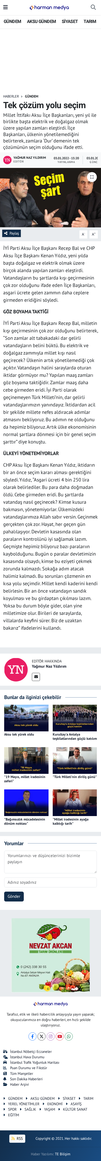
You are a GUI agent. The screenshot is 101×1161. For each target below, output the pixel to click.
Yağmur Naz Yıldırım (49, 666)
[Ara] (93, 7)
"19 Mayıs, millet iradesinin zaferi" (24, 779)
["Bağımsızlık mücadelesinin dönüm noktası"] (26, 802)
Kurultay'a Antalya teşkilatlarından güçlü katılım (75, 736)
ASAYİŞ (76, 1103)
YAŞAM (49, 1109)
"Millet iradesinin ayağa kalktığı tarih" (70, 821)
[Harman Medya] (49, 7)
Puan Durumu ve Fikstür (28, 1067)
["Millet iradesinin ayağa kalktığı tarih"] (75, 802)
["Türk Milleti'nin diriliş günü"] (75, 760)
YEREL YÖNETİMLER (23, 1103)
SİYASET (70, 21)
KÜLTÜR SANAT (75, 1109)
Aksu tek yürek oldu (19, 734)
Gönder (14, 896)
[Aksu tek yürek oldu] (26, 717)
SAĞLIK (30, 1109)
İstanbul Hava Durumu (27, 1057)
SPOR (12, 1109)
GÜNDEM (12, 21)
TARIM (90, 21)
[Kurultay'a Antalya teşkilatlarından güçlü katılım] (75, 717)
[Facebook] (32, 1036)
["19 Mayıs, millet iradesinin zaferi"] (26, 760)
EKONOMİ (55, 1103)
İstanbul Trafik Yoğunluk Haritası (34, 1062)
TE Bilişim (62, 1154)
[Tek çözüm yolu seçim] (50, 197)
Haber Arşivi (19, 1084)
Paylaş (14, 233)
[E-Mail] (36, 677)
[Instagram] (51, 1036)
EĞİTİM (13, 1115)
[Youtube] (60, 1036)
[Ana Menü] (5, 7)
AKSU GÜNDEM (41, 21)
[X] (42, 1036)
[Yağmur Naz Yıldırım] (16, 669)
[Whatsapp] (69, 1036)
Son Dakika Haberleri (26, 1079)
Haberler (11, 96)
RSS (19, 1138)
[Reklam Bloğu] (50, 955)
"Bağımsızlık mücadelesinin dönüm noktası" (24, 821)
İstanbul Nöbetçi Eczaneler (31, 1051)
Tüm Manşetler (21, 1073)
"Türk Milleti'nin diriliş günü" (75, 777)
